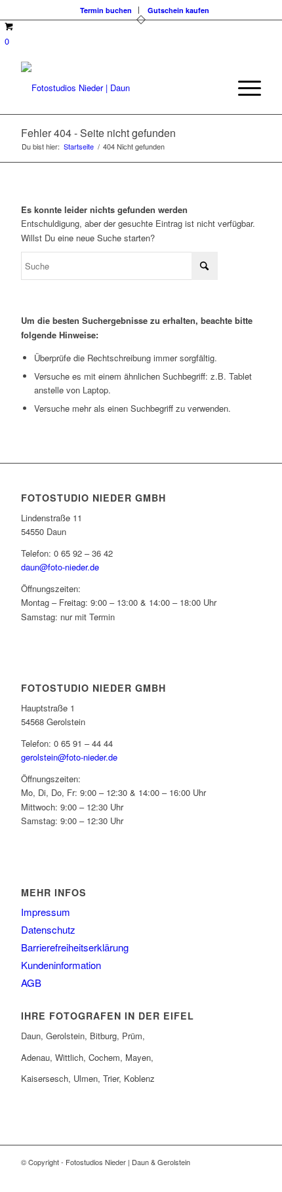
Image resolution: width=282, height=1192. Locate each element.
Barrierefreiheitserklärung (75, 947)
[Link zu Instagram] (231, 1175)
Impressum (45, 912)
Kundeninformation (61, 965)
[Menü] (243, 88)
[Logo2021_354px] (116, 88)
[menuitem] (106, 10)
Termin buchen (106, 10)
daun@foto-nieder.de (60, 567)
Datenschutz (48, 929)
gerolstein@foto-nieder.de (69, 757)
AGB (31, 982)
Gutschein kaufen (178, 10)
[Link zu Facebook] (212, 1175)
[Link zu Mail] (251, 1175)
